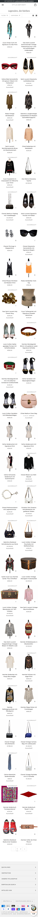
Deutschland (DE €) (23, 901)
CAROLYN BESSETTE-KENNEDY (24, 1)
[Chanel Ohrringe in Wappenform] (9, 233)
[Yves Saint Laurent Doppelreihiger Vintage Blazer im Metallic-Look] (9, 628)
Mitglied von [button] (7, 890)
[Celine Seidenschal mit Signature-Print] (9, 431)
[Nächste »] (25, 849)
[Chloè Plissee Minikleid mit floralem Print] (9, 267)
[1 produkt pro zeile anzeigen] (33, 16)
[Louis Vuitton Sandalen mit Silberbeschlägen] (9, 400)
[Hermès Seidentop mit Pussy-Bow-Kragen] (9, 661)
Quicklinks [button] (6, 867)
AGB (14, 914)
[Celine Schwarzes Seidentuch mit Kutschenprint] (9, 461)
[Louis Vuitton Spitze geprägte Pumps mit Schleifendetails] (9, 331)
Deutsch (6, 901)
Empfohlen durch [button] (9, 884)
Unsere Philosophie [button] (9, 879)
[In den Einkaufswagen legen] (15, 37)
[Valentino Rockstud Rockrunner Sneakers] (9, 826)
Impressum (23, 912)
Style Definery (9, 912)
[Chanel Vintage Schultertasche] (9, 728)
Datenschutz (7, 914)
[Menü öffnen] (4, 4)
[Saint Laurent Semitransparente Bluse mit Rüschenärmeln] (9, 133)
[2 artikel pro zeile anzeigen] (36, 16)
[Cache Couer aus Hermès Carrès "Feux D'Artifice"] (9, 563)
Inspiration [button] (6, 873)
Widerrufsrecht (23, 914)
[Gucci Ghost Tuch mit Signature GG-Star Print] (9, 29)
